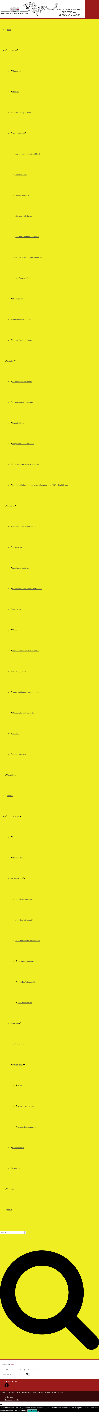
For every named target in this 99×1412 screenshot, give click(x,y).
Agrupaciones (18, 133)
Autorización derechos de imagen (25, 692)
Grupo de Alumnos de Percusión (28, 257)
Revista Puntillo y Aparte (22, 340)
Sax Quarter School (23, 278)
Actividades (11, 775)
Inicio (9, 30)
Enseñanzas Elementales (22, 382)
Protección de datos (12, 1400)
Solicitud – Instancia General (24, 526)
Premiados (19, 1044)
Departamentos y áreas (21, 319)
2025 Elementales (25, 1003)
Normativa (16, 609)
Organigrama (17, 299)
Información (17, 547)
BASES (20, 1085)
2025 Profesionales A (26, 961)
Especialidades (18, 423)
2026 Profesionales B (24, 920)
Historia (15, 92)
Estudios (10, 361)
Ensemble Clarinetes (23, 216)
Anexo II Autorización (27, 1127)
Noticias (10, 796)
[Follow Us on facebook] (7, 1387)
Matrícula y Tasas (19, 671)
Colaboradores (18, 1148)
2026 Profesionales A (24, 899)
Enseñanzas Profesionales (22, 402)
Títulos (15, 630)
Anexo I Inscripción (26, 1106)
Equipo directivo (19, 754)
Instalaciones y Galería (21, 112)
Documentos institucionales (23, 713)
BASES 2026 (17, 1065)
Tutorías (15, 734)
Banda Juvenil (21, 175)
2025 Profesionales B (26, 982)
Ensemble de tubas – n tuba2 (27, 237)
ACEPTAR (32, 1411)
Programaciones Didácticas (23, 444)
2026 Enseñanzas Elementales (27, 941)
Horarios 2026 (18, 858)
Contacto (16, 1168)
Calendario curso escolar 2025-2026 (27, 589)
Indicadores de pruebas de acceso (25, 464)
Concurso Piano (13, 816)
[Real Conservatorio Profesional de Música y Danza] (49, 9)
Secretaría (11, 506)
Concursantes (17, 878)
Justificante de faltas (20, 568)
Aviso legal (9, 1397)
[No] (38, 1411)
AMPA (9, 1210)
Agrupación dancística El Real (27, 154)
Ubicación (16, 71)
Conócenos (11, 50)
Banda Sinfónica (22, 195)
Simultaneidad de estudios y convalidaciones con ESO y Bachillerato (40, 485)
